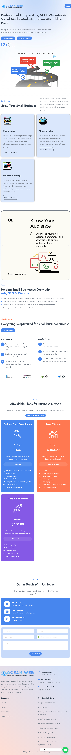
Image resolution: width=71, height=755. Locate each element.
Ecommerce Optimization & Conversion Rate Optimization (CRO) (52, 743)
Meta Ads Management (45, 733)
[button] (3, 246)
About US (4, 707)
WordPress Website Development (49, 724)
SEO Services (42, 707)
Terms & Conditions (7, 716)
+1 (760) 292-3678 (18, 620)
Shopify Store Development (47, 719)
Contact (3, 703)
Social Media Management (46, 737)
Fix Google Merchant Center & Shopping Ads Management (52, 713)
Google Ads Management (46, 703)
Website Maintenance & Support (48, 728)
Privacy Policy (5, 712)
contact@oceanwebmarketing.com (23, 613)
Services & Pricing (46, 697)
